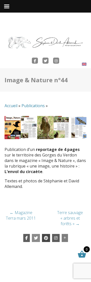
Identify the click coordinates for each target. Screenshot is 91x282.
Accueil (11, 105)
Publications (33, 105)
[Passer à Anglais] (84, 64)
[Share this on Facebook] (26, 238)
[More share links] (65, 238)
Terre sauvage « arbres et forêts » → (70, 218)
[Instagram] (56, 238)
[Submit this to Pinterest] (46, 238)
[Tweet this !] (36, 238)
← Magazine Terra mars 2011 (21, 215)
